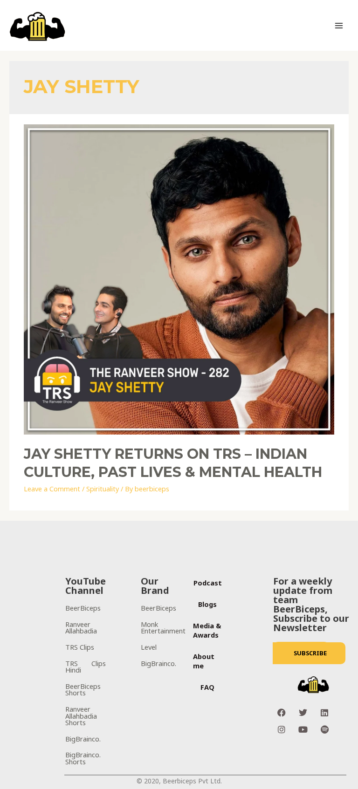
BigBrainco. (83, 738)
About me (203, 661)
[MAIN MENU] (339, 25)
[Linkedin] (324, 712)
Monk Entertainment (163, 627)
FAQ (207, 687)
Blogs (207, 604)
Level (149, 647)
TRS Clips (79, 647)
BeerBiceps (83, 607)
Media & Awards (207, 630)
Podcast (207, 582)
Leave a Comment (52, 488)
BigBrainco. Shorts (83, 758)
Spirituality (102, 488)
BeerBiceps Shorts (83, 689)
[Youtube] (303, 729)
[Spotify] (324, 729)
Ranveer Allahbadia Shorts (81, 715)
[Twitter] (303, 712)
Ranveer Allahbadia (81, 627)
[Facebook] (281, 712)
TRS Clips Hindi (85, 667)
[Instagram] (281, 729)
